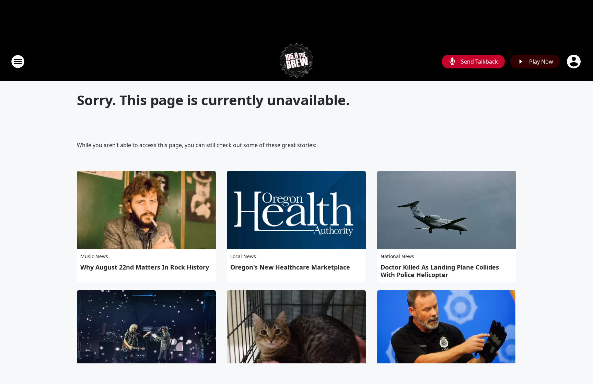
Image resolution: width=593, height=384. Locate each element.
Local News (243, 256)
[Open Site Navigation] (18, 61)
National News (397, 256)
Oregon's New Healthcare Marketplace (290, 267)
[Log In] (574, 61)
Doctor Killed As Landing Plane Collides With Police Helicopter (440, 270)
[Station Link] (297, 61)
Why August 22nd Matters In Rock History (144, 267)
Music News (94, 256)
